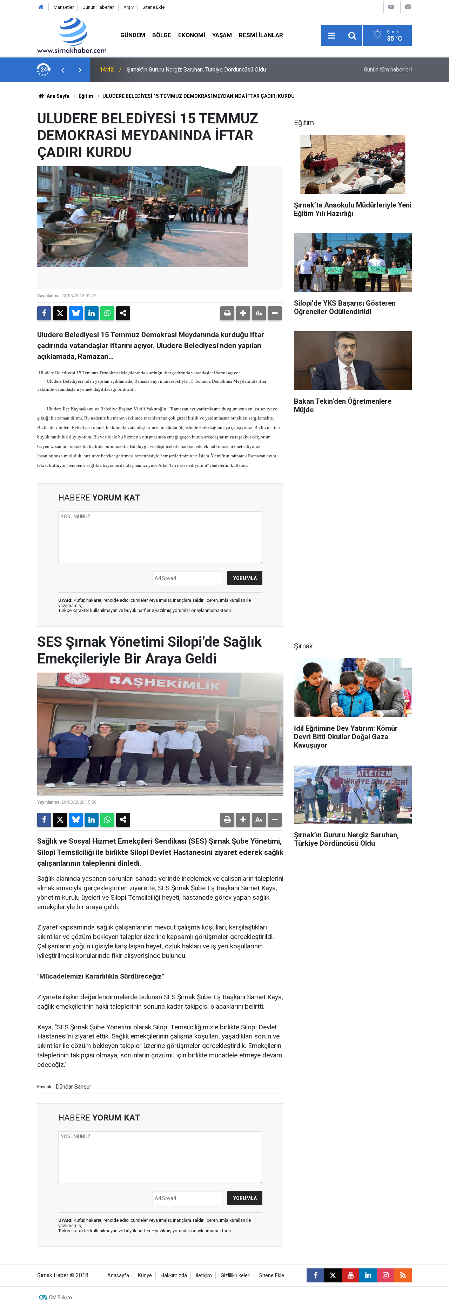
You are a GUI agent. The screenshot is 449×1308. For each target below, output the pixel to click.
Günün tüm (388, 69)
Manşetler (64, 7)
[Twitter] (60, 313)
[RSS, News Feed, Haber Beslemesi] (403, 1275)
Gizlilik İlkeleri (235, 1276)
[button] (243, 313)
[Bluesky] (76, 313)
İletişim (204, 1276)
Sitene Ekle (153, 7)
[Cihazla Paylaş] (123, 313)
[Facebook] (44, 313)
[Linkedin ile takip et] (368, 1275)
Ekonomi (191, 35)
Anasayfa (118, 1276)
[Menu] (331, 35)
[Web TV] (391, 7)
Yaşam (222, 35)
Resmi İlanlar (261, 35)
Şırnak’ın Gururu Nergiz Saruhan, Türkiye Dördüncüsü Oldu (196, 69)
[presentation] (62, 70)
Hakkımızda (174, 1276)
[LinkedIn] (92, 313)
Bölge (161, 35)
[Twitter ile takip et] (333, 1275)
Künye (145, 1276)
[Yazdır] (227, 313)
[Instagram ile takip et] (385, 1275)
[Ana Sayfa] (41, 7)
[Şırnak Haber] (71, 35)
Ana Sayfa (57, 96)
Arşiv (128, 7)
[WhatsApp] (107, 313)
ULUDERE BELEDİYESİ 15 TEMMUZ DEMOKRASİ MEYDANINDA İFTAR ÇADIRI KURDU (198, 96)
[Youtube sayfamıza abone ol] (350, 1275)
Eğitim (86, 96)
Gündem (132, 35)
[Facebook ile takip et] (315, 1275)
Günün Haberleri (98, 7)
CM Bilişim (60, 1297)
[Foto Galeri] (408, 7)
